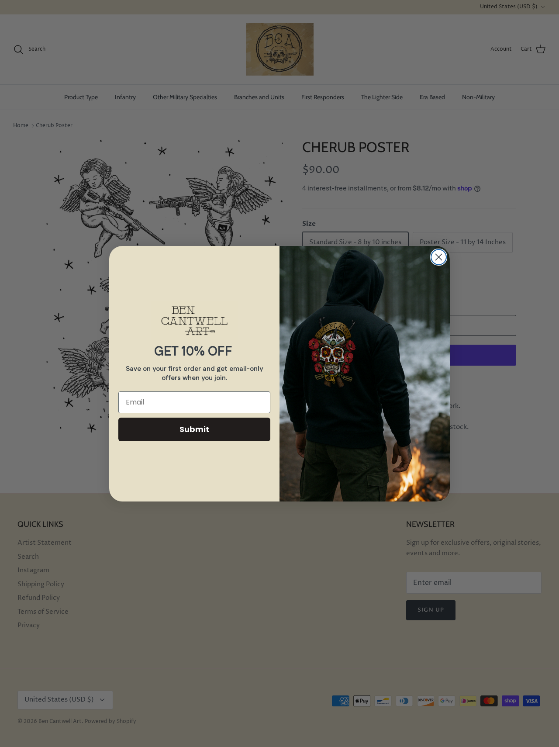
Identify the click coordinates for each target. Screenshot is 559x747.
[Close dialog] (438, 257)
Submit (194, 429)
